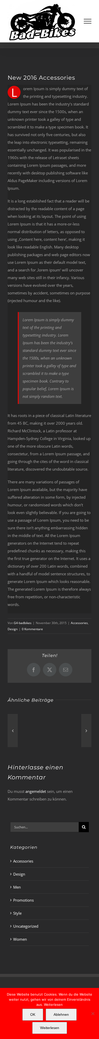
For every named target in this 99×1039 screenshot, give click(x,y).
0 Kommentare (32, 629)
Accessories (79, 623)
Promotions (23, 900)
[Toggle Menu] (87, 21)
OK (32, 1014)
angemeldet (35, 791)
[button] (13, 730)
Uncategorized (25, 926)
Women (20, 939)
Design (13, 629)
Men (17, 887)
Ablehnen (61, 1014)
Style (17, 913)
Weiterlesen (53, 1004)
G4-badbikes (22, 623)
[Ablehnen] (92, 1013)
